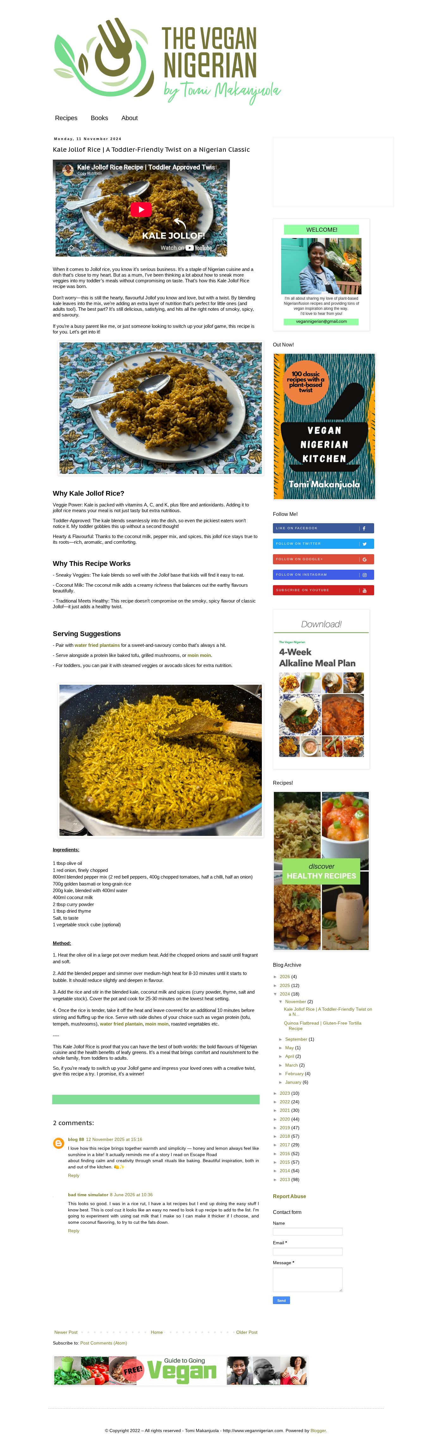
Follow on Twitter (298, 543)
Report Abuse (289, 1196)
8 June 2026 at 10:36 (131, 1194)
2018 (285, 1136)
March (292, 1065)
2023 (285, 1093)
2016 (285, 1153)
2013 (285, 1179)
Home (157, 1332)
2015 (285, 1162)
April (290, 1056)
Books (99, 117)
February (295, 1073)
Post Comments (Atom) (103, 1342)
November (296, 1001)
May (290, 1047)
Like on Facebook (297, 528)
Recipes (66, 117)
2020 (285, 1119)
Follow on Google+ (299, 559)
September (297, 1039)
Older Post (246, 1332)
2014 (285, 1170)
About (129, 117)
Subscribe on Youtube (303, 590)
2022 (285, 1101)
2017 (285, 1144)
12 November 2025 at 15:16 (114, 1139)
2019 (285, 1127)
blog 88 (76, 1139)
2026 (285, 976)
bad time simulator (88, 1194)
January (294, 1082)
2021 (285, 1110)
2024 (285, 993)
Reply (73, 1175)
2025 (285, 985)
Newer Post (65, 1332)
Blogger (318, 1430)
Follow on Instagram (301, 574)
